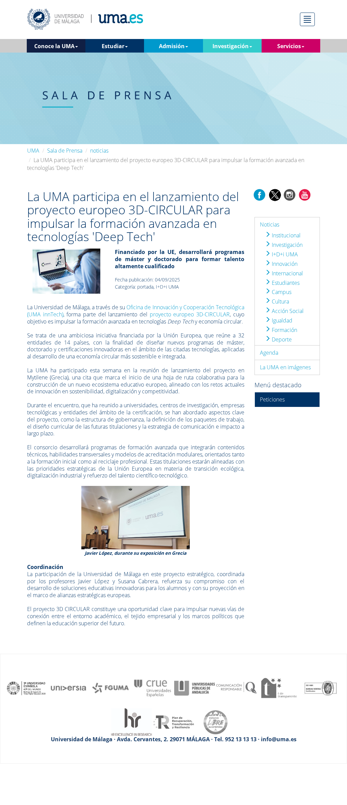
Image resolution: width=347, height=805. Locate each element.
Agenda (269, 352)
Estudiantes (285, 283)
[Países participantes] (66, 270)
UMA (33, 150)
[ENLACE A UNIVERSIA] (68, 687)
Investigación (286, 245)
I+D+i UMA (284, 254)
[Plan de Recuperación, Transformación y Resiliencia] (173, 721)
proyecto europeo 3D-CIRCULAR (190, 314)
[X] (275, 194)
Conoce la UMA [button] (54, 46)
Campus (280, 292)
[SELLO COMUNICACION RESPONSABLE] (236, 687)
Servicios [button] (289, 46)
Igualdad (281, 320)
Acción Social (287, 311)
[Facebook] (259, 194)
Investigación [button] (230, 46)
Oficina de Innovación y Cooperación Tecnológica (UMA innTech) (135, 310)
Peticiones (272, 399)
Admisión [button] (172, 46)
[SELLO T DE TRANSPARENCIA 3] (278, 687)
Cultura (279, 301)
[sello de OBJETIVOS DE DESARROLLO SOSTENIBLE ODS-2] (26, 687)
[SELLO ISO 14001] (320, 687)
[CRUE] (152, 687)
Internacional (286, 273)
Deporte (281, 339)
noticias (99, 150)
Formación (283, 330)
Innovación (284, 264)
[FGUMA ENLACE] (110, 687)
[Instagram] (290, 194)
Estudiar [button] (113, 46)
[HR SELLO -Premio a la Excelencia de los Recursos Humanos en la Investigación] (131, 721)
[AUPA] (194, 687)
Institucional (285, 235)
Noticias (269, 224)
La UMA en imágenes (285, 367)
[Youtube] (304, 194)
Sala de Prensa (64, 150)
